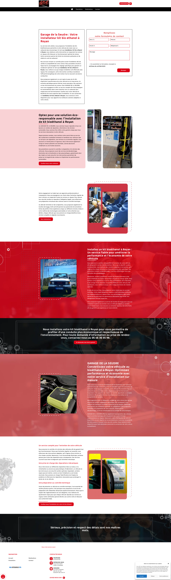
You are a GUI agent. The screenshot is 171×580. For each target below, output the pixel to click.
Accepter (142, 576)
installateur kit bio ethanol (68, 67)
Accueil (11, 558)
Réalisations (32, 558)
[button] (168, 563)
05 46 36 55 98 (124, 3)
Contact (31, 560)
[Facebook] (130, 3)
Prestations (12, 560)
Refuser (153, 576)
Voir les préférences (163, 576)
